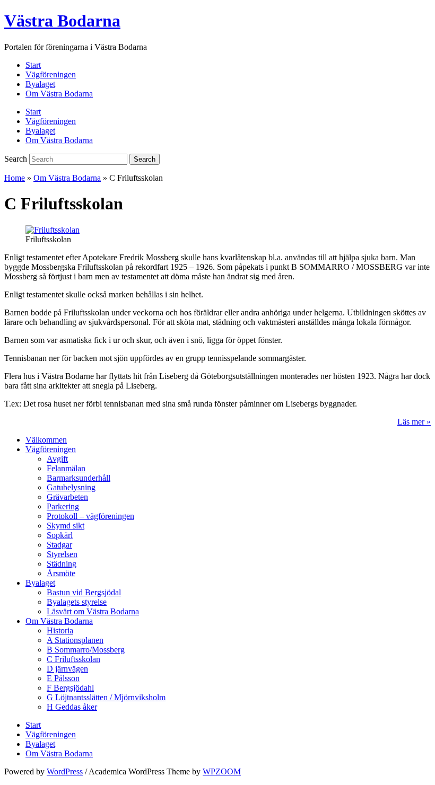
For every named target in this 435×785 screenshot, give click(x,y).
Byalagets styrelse (77, 601)
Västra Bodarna (62, 20)
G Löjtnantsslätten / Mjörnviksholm (106, 697)
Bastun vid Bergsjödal (84, 592)
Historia (60, 630)
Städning (61, 563)
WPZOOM (222, 771)
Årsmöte (61, 573)
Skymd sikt (65, 525)
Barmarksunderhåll (78, 477)
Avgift (57, 458)
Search (15, 158)
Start (33, 64)
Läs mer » (414, 421)
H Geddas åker (72, 706)
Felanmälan (66, 468)
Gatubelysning (71, 487)
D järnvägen (67, 668)
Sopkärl (60, 535)
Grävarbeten (67, 496)
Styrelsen (62, 554)
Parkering (63, 506)
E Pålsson (63, 678)
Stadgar (59, 544)
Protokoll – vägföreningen (90, 516)
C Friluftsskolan (73, 659)
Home (14, 177)
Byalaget (40, 84)
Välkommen (46, 439)
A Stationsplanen (75, 640)
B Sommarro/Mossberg (86, 649)
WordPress (65, 771)
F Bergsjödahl (70, 687)
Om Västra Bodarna (59, 93)
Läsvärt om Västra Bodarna (93, 611)
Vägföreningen (50, 74)
